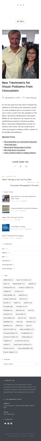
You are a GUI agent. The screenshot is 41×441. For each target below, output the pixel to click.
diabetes (23, 295)
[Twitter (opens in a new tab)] (17, 5)
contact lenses (26, 287)
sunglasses (27, 337)
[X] (5, 423)
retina (19, 325)
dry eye (23, 299)
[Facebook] (8, 423)
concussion (9, 287)
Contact (23, 436)
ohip (19, 322)
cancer (32, 284)
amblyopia (8, 280)
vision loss (8, 348)
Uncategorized (7, 264)
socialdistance (10, 333)
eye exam (8, 306)
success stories (10, 337)
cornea (7, 291)
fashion (20, 310)
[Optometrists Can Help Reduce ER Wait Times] (6, 198)
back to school (24, 280)
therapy (7, 341)
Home (31, 436)
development (9, 295)
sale (28, 325)
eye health (21, 306)
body (6, 284)
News (7, 434)
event (17, 303)
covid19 (19, 291)
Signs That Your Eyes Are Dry (12, 217)
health (4, 253)
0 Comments (23, 201)
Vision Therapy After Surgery (12, 236)
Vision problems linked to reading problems (20, 153)
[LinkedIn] (11, 423)
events (28, 303)
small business (27, 329)
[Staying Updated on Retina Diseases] (6, 209)
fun (3, 249)
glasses (7, 314)
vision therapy (31, 98)
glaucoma (21, 314)
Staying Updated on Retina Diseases (24, 208)
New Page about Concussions (14, 150)
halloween (9, 318)
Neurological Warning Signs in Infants (17, 147)
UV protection (22, 341)
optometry (6, 260)
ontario (30, 322)
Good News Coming (18, 226)
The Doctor (12, 436)
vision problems (25, 348)
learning (8, 322)
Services (15, 434)
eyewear (7, 310)
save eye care (9, 329)
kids (3, 257)
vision (6, 344)
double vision (9, 299)
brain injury (19, 284)
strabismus (26, 333)
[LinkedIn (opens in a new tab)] (23, 5)
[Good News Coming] (6, 227)
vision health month (22, 344)
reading (7, 325)
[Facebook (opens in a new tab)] (20, 5)
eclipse (6, 303)
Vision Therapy (27, 434)
